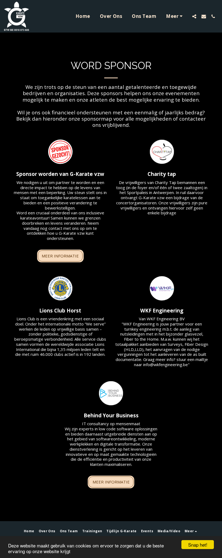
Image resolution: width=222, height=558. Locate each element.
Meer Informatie (60, 256)
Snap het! (197, 544)
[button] (194, 16)
